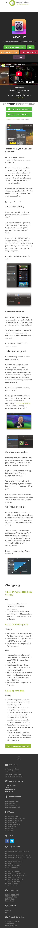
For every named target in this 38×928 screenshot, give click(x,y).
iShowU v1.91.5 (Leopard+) (13, 877)
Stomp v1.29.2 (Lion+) (11, 867)
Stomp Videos (9, 830)
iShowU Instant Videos (12, 822)
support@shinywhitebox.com (14, 776)
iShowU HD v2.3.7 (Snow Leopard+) (15, 875)
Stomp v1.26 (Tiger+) (11, 885)
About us (8, 910)
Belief (7, 912)
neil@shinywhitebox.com (12, 771)
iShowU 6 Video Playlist (12, 801)
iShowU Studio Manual (12, 894)
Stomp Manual (9, 901)
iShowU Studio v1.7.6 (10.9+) (14, 861)
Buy (30, 47)
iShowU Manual (9, 898)
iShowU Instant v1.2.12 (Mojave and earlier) (18, 857)
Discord (19, 57)
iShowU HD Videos (10, 826)
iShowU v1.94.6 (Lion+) (12, 863)
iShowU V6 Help (10, 803)
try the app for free (23, 403)
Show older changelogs (18, 746)
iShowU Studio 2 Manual (12, 807)
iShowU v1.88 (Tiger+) (11, 883)
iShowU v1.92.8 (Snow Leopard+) (15, 873)
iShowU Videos (9, 828)
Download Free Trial (15, 47)
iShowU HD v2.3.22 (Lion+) (13, 865)
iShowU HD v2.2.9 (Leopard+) (14, 879)
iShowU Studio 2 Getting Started (15, 818)
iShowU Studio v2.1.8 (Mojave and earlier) (17, 855)
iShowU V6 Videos (13, 120)
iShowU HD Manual (11, 896)
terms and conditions (19, 98)
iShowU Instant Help (11, 805)
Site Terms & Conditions (12, 921)
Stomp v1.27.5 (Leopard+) (13, 881)
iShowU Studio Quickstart (13, 824)
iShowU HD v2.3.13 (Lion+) (13, 871)
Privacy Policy (9, 923)
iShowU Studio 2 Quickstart (13, 820)
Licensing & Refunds (11, 925)
